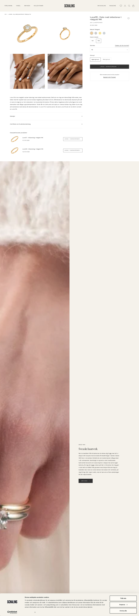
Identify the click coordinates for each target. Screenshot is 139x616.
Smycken (27, 5)
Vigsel (18, 5)
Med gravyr (106, 59)
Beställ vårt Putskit (109, 77)
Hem (6, 14)
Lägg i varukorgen (108, 66)
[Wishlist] (121, 5)
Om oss (84, 481)
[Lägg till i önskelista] (128, 18)
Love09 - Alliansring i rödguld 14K (32, 149)
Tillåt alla (123, 598)
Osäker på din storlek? (122, 45)
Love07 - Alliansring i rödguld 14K (32, 137)
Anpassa (122, 604)
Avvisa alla (123, 611)
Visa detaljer (29, 612)
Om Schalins (101, 5)
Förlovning (8, 5)
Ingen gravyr (95, 59)
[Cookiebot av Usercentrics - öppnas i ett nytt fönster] (12, 612)
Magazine (112, 5)
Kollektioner (38, 5)
